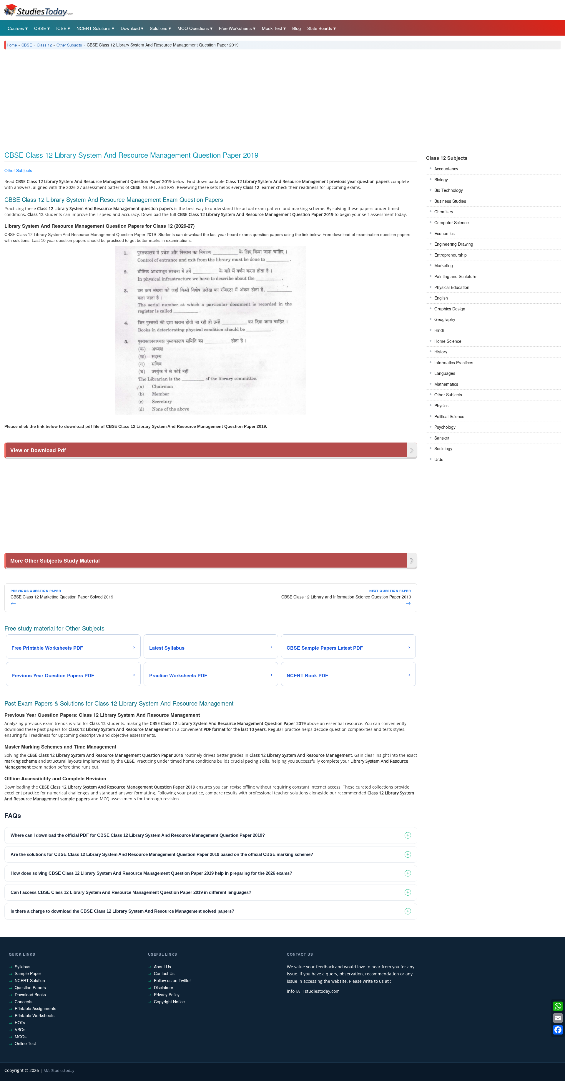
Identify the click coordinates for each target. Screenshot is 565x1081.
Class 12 (44, 45)
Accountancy (446, 169)
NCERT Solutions (94, 28)
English (441, 298)
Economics (444, 233)
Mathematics (446, 384)
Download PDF (402, 171)
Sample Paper (28, 973)
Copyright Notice (169, 1002)
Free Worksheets (235, 28)
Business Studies (450, 201)
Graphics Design (449, 309)
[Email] (558, 1018)
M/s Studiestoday (59, 1070)
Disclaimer (163, 987)
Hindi (439, 330)
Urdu (438, 459)
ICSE (61, 28)
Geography (444, 319)
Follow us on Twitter (172, 980)
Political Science (449, 416)
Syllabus (22, 966)
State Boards (319, 28)
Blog (296, 28)
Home (12, 45)
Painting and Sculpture (455, 276)
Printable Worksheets (34, 1015)
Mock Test (272, 28)
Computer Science (451, 222)
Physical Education (451, 287)
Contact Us (164, 973)
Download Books (30, 994)
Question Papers (30, 987)
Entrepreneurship (450, 255)
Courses (16, 28)
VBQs (20, 1029)
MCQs (20, 1037)
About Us (162, 966)
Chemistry (443, 211)
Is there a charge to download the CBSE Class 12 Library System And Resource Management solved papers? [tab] (122, 911)
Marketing (443, 265)
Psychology (445, 427)
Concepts (23, 1002)
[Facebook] (558, 1030)
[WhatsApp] (558, 1006)
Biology (441, 179)
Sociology (443, 448)
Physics (441, 405)
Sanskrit (441, 438)
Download (130, 28)
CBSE (40, 28)
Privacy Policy (167, 994)
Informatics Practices (453, 362)
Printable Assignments (35, 1008)
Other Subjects (69, 45)
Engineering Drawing (453, 244)
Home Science (447, 341)
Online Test (25, 1043)
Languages (444, 373)
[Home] (38, 9)
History (440, 352)
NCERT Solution (30, 980)
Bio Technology (448, 190)
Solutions (158, 28)
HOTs (20, 1022)
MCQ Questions (193, 28)
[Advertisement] (181, 98)
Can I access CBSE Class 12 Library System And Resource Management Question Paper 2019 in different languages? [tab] (131, 892)
